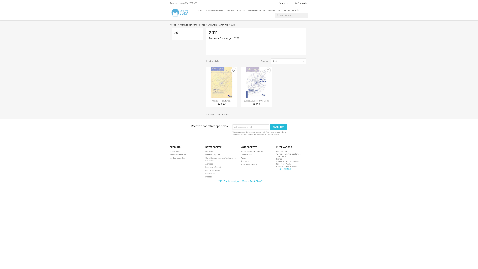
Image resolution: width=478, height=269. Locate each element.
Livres (200, 10)
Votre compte (249, 147)
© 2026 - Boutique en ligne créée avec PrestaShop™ (239, 181)
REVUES (241, 10)
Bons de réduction (249, 164)
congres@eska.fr (283, 169)
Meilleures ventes (177, 158)
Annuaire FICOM (256, 10)
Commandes (246, 155)
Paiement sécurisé (213, 167)
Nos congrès (291, 10)
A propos (209, 164)
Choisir (288, 61)
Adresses (245, 161)
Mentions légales (212, 155)
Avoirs (243, 158)
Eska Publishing (215, 10)
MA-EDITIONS (274, 10)
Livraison (209, 151)
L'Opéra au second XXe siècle (256, 101)
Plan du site (210, 173)
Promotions (175, 151)
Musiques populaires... (221, 101)
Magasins (209, 177)
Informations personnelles (252, 151)
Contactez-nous (212, 170)
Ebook (230, 10)
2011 (177, 33)
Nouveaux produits (178, 155)
